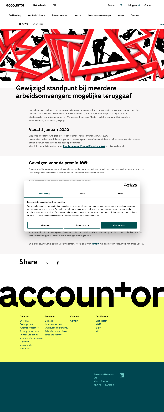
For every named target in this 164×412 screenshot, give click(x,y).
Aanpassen (81, 225)
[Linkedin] (46, 263)
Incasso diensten (53, 324)
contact (96, 243)
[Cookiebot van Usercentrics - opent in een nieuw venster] (125, 185)
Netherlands (39, 5)
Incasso (78, 15)
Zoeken (111, 5)
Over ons (135, 15)
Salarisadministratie (36, 15)
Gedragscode (26, 324)
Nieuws (121, 15)
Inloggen (132, 5)
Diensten (49, 320)
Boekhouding (14, 15)
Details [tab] (82, 194)
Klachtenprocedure (29, 327)
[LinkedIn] (122, 376)
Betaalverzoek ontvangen (99, 15)
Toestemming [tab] (43, 194)
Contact (148, 5)
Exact (98, 327)
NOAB (98, 324)
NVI (97, 331)
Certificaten (101, 320)
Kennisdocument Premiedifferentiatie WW (84, 146)
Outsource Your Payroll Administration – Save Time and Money (56, 331)
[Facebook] (57, 263)
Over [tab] (120, 194)
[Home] (15, 5)
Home (161, 24)
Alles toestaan (118, 225)
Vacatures (25, 348)
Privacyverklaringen (30, 331)
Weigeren (45, 225)
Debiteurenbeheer (60, 15)
